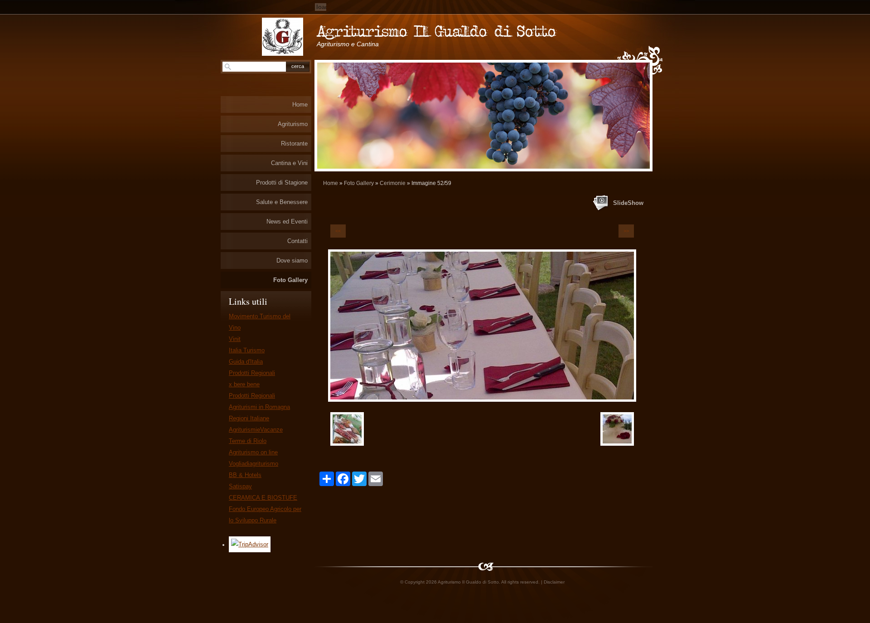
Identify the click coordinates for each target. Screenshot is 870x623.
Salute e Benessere (282, 202)
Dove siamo (292, 260)
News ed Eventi (287, 221)
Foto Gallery (359, 183)
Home (330, 183)
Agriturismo (293, 124)
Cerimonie (393, 183)
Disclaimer (554, 581)
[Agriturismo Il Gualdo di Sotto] (282, 37)
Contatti (297, 241)
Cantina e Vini (289, 163)
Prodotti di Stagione (282, 182)
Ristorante (294, 143)
